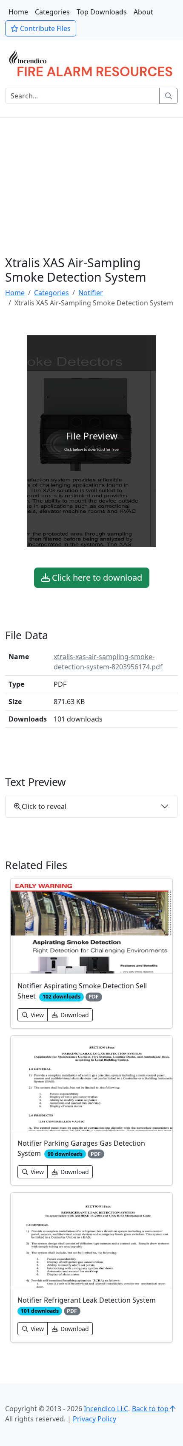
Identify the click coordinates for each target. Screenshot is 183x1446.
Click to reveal (44, 806)
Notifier (90, 292)
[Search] (168, 96)
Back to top (151, 1408)
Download (74, 1015)
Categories (52, 12)
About (143, 12)
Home (18, 12)
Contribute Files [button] (44, 28)
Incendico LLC (106, 1408)
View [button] (36, 1015)
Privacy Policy (94, 1419)
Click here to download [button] (96, 577)
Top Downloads (102, 12)
